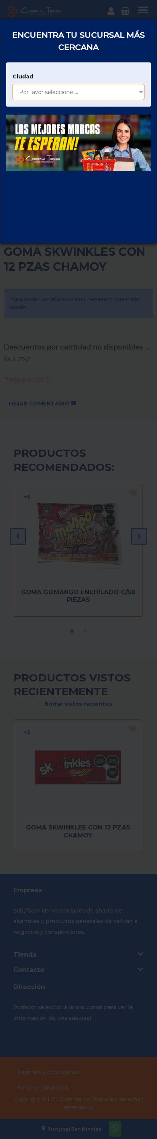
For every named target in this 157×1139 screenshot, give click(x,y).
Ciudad (23, 76)
